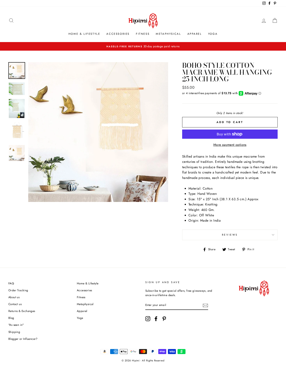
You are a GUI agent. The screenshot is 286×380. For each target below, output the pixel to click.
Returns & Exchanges (21, 311)
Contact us (15, 304)
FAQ (11, 283)
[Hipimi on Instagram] (147, 318)
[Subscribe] (205, 305)
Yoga (213, 34)
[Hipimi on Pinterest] (164, 318)
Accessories (118, 34)
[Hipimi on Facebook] (155, 318)
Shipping (14, 332)
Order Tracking (18, 290)
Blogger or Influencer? (23, 339)
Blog (11, 318)
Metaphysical (168, 34)
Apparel (194, 34)
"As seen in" (16, 325)
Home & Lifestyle (84, 34)
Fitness (142, 34)
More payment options (229, 144)
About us (13, 297)
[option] (143, 46)
